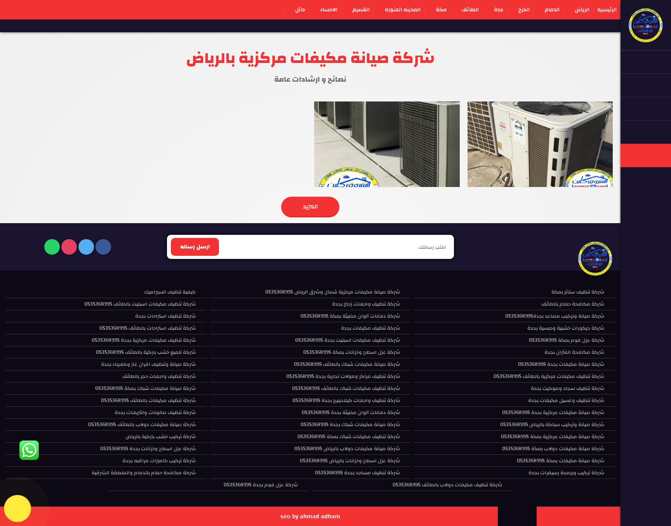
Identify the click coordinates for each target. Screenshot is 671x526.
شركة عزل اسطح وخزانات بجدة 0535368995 (148, 448)
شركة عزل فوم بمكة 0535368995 (566, 340)
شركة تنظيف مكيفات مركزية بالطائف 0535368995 (549, 376)
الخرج (524, 10)
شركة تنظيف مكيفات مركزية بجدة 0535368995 (144, 340)
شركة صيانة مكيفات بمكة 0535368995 (560, 460)
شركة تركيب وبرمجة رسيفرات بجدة (566, 472)
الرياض (582, 10)
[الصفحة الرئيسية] (646, 39)
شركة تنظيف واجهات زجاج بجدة (366, 304)
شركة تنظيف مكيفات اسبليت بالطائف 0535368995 (140, 304)
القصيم (361, 10)
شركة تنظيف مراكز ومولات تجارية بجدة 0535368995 (343, 376)
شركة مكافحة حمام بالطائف (572, 304)
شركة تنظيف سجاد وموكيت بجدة (567, 388)
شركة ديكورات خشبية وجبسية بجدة (565, 328)
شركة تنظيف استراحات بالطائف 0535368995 (147, 328)
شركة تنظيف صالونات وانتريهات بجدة (155, 412)
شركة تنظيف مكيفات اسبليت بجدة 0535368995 (347, 340)
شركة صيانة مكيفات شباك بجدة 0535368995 (350, 424)
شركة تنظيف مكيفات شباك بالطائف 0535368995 (346, 388)
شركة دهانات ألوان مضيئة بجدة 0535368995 (351, 412)
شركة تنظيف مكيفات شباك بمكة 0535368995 (348, 436)
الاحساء (328, 10)
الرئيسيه (607, 10)
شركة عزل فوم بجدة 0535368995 (261, 484)
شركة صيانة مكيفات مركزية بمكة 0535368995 (552, 436)
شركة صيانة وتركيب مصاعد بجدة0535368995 (554, 316)
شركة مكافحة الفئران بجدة (574, 352)
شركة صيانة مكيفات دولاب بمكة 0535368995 (553, 448)
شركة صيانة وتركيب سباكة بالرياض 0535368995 (552, 424)
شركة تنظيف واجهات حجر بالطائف (159, 376)
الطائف (470, 10)
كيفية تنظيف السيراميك (170, 292)
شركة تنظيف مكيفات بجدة (370, 328)
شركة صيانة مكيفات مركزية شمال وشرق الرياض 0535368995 (332, 292)
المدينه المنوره (403, 10)
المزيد (310, 206)
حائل (300, 10)
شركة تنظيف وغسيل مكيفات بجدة (566, 400)
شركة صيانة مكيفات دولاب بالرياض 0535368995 (347, 448)
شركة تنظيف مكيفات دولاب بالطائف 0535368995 (447, 484)
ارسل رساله (195, 247)
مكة (441, 10)
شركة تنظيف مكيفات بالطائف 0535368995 (148, 400)
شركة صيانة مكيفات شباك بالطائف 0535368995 (347, 364)
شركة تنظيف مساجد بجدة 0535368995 (357, 472)
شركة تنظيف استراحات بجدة (165, 316)
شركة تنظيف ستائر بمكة (577, 292)
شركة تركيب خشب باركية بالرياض (160, 436)
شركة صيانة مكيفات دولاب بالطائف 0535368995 (142, 424)
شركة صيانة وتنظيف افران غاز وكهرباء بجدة (148, 364)
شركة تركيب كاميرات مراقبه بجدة (159, 460)
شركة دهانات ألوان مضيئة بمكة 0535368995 (350, 316)
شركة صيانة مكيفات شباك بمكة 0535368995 (145, 388)
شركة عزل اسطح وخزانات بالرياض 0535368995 (350, 460)
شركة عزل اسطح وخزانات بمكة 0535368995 (351, 352)
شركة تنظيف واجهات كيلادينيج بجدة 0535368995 (346, 400)
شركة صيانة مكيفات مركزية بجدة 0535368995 (553, 412)
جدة (498, 10)
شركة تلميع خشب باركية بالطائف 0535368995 (146, 352)
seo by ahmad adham (310, 516)
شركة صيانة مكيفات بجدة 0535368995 (561, 364)
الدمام (552, 10)
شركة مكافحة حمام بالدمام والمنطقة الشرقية (144, 472)
